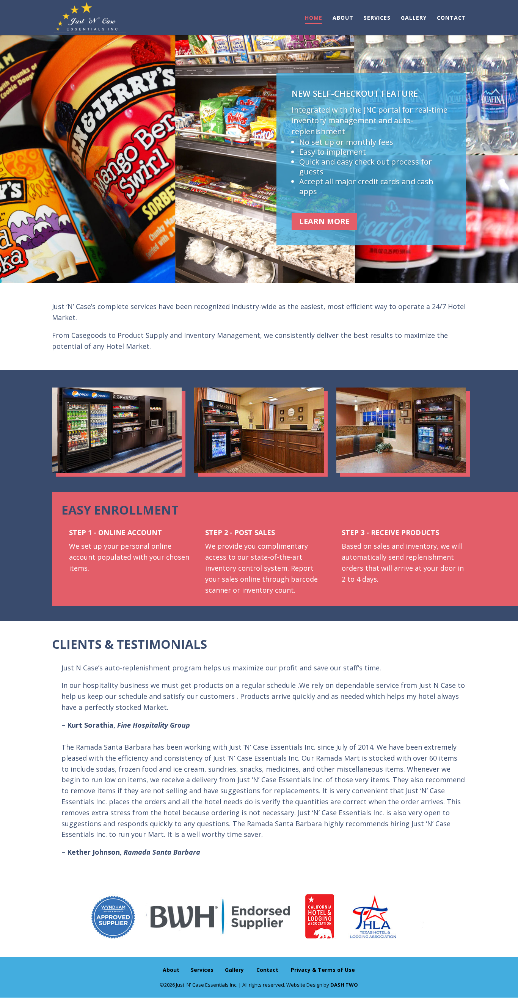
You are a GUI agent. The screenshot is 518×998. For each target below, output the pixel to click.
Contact (451, 18)
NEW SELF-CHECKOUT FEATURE (355, 93)
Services (377, 18)
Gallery (414, 18)
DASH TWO (344, 984)
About (343, 18)
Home (313, 18)
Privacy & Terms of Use (323, 969)
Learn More (324, 221)
